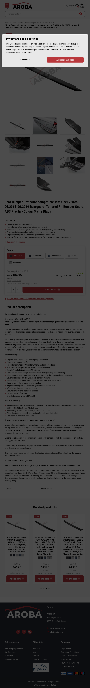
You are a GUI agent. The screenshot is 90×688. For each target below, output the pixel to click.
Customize (25, 60)
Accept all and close (65, 60)
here (30, 52)
